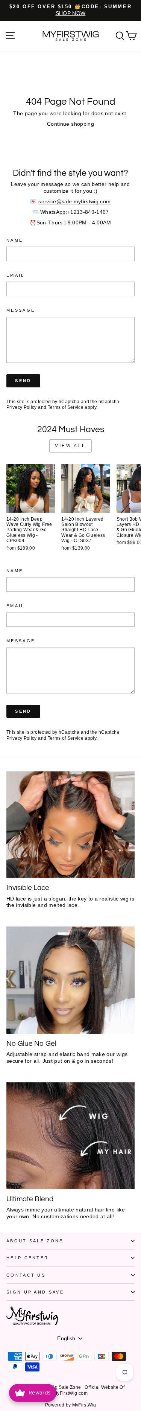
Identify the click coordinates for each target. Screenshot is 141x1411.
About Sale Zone (35, 1241)
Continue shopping (70, 124)
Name (14, 240)
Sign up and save (35, 1292)
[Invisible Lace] (70, 824)
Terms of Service (66, 407)
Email (15, 275)
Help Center (27, 1258)
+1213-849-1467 (88, 212)
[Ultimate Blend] (70, 1135)
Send (23, 380)
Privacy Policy (21, 407)
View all (70, 445)
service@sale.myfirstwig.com (74, 201)
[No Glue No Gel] (70, 979)
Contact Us (25, 1275)
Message (20, 310)
